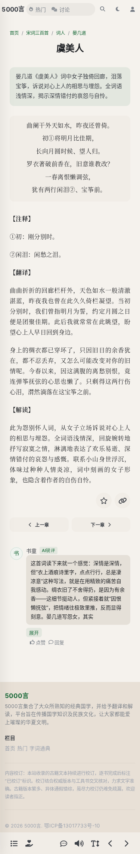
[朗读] (79, 843)
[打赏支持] (29, 843)
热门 (40, 10)
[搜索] (103, 9)
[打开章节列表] (14, 843)
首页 (14, 33)
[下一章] (126, 843)
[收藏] (104, 500)
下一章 (98, 525)
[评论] (63, 843)
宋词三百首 (37, 33)
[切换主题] (118, 9)
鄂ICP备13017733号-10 (72, 826)
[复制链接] (122, 500)
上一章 (42, 525)
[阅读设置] (95, 843)
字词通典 (39, 748)
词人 (60, 33)
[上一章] (110, 843)
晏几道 (79, 33)
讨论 (64, 10)
